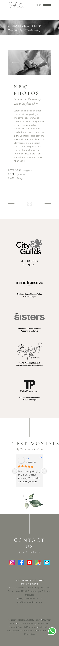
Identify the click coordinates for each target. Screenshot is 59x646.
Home (10, 30)
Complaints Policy (26, 623)
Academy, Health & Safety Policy (24, 619)
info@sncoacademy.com (29, 602)
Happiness (19, 30)
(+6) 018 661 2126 (28, 598)
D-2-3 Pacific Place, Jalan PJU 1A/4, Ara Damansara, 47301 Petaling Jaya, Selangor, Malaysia (29, 591)
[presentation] (15, 62)
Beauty (19, 178)
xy (27, 458)
